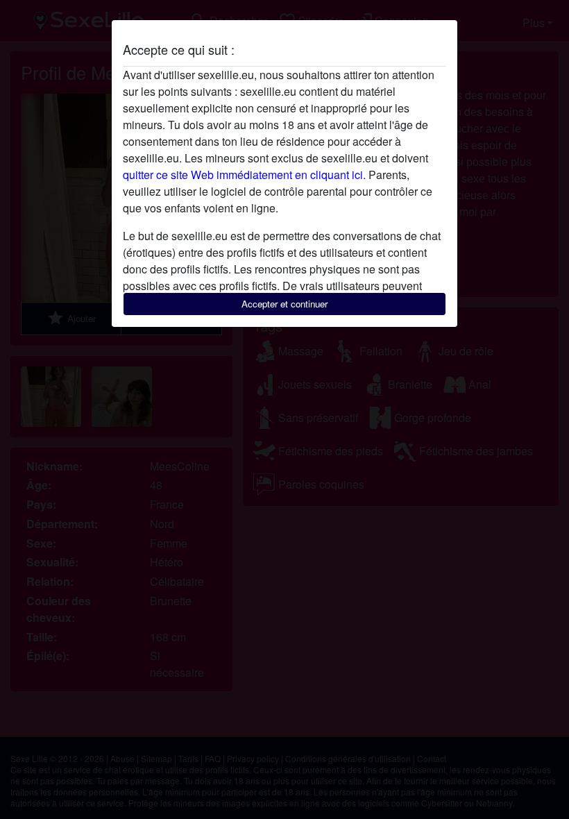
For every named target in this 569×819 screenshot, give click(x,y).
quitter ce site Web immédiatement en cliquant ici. (244, 175)
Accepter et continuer (284, 303)
